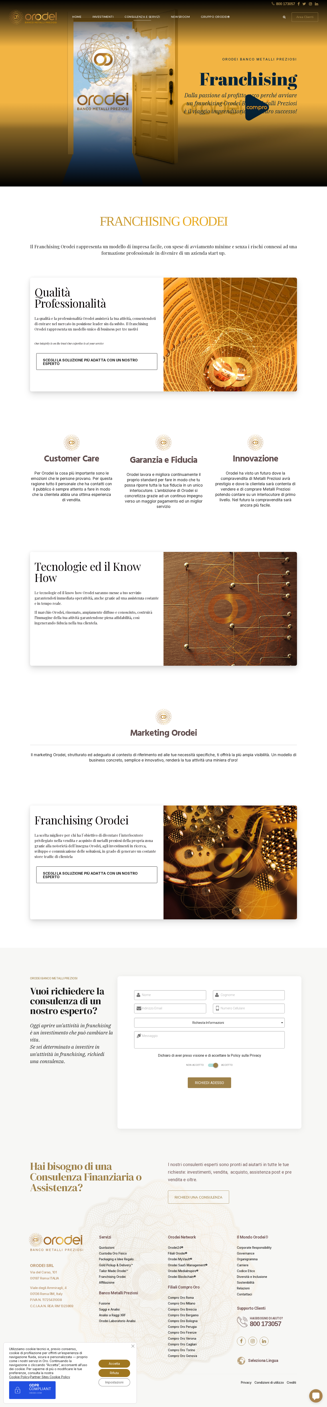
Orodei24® (175, 1247)
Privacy (246, 1382)
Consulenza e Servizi (142, 16)
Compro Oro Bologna (183, 1321)
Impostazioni (114, 1382)
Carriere (242, 1265)
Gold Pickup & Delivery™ (116, 1265)
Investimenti (103, 16)
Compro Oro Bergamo (183, 1315)
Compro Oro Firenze (182, 1332)
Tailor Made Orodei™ (113, 1271)
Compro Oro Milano (181, 1303)
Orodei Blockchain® (182, 1277)
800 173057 (265, 1323)
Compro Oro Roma (181, 1297)
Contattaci (244, 1294)
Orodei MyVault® (180, 1259)
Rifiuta (114, 1373)
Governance (245, 1253)
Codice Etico (246, 1271)
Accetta (114, 1363)
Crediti (291, 1382)
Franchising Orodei (112, 1277)
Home (76, 16)
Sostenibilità (245, 1282)
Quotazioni (106, 1247)
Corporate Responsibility (254, 1247)
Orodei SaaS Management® (188, 1265)
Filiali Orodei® (177, 1253)
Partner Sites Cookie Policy (50, 1377)
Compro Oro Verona (182, 1338)
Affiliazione (107, 1282)
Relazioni (243, 1288)
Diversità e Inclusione (252, 1277)
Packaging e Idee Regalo (116, 1259)
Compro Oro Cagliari (182, 1344)
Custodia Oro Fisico (113, 1253)
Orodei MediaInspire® (183, 1271)
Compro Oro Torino (181, 1350)
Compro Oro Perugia (182, 1327)
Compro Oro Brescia (182, 1309)
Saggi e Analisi (109, 1309)
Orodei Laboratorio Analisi (117, 1321)
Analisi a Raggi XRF (112, 1315)
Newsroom (180, 16)
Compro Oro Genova (182, 1356)
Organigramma (247, 1259)
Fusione (104, 1303)
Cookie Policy (19, 1377)
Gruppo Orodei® (215, 16)
